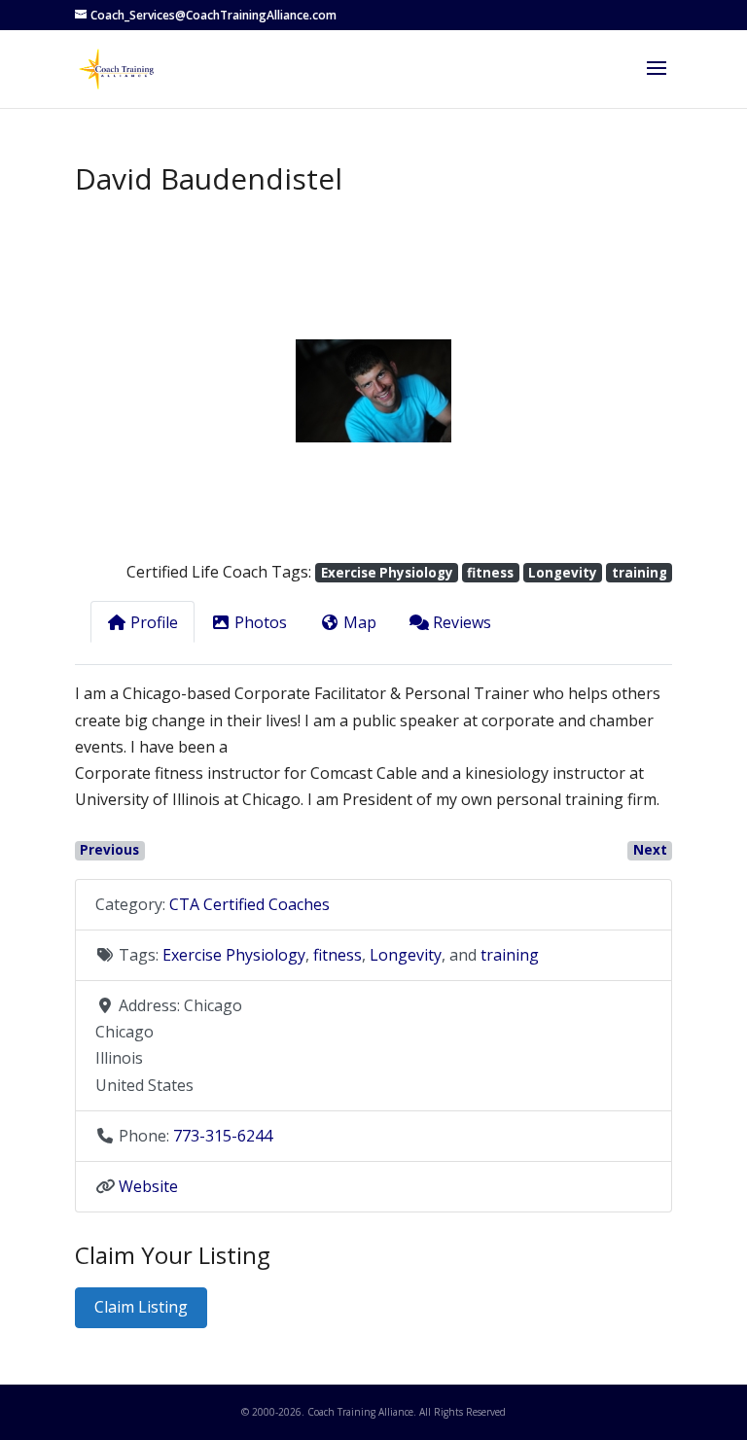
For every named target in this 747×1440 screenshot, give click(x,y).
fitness (490, 572)
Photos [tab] (260, 622)
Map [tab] (359, 622)
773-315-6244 (222, 1135)
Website (148, 1186)
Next (650, 850)
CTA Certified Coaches (249, 904)
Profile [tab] (154, 622)
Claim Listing (141, 1306)
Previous (109, 850)
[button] (119, 391)
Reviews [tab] (462, 622)
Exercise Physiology (387, 572)
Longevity (562, 572)
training (639, 572)
